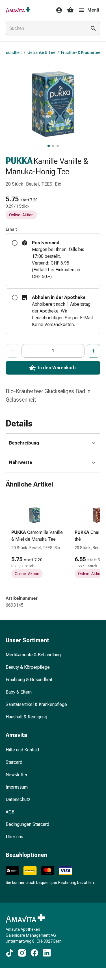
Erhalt (11, 229)
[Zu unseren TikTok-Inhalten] (10, 953)
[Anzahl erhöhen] (93, 351)
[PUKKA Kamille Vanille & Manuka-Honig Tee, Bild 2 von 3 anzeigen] (53, 146)
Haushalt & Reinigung (26, 717)
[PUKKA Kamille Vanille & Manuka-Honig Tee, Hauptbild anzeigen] (48, 146)
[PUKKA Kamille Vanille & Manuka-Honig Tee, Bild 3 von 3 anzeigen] (58, 146)
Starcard (14, 762)
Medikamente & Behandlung (33, 654)
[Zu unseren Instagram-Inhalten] (22, 953)
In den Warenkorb (57, 367)
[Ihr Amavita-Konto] (57, 10)
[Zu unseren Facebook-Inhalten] (34, 953)
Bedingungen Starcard (27, 824)
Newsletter (16, 774)
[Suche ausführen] (93, 28)
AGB (10, 812)
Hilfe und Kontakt (22, 750)
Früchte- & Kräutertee (80, 52)
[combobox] (45, 28)
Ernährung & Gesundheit (29, 679)
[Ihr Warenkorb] (70, 10)
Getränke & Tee (41, 52)
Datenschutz (18, 799)
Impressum (17, 787)
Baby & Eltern (19, 692)
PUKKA (19, 161)
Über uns (14, 836)
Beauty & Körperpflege (28, 667)
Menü (93, 10)
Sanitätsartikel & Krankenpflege (36, 704)
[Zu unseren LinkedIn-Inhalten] (47, 953)
